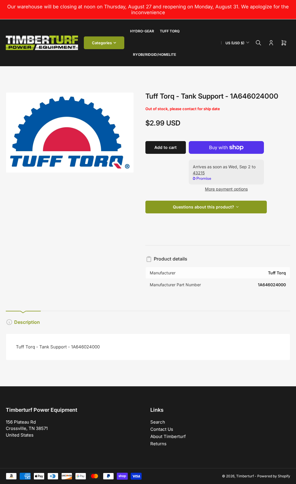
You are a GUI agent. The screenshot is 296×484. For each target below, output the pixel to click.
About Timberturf (168, 436)
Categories (102, 42)
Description (27, 322)
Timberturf (245, 476)
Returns (158, 443)
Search (157, 422)
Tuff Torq (170, 31)
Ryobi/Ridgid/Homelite (154, 54)
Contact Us (161, 429)
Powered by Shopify (273, 476)
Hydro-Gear (142, 31)
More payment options (226, 188)
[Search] (258, 42)
